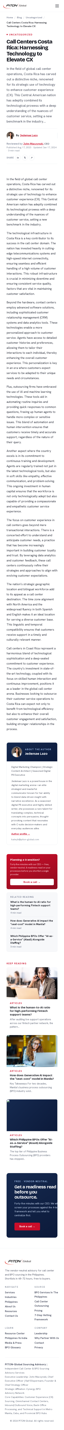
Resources (11, 1311)
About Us (10, 1306)
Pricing (38, 1310)
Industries (10, 1297)
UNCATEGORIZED (20, 34)
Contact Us (11, 1316)
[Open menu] (57, 6)
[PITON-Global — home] (14, 5)
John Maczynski (33, 143)
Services (10, 1292)
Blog (19, 17)
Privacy (38, 1347)
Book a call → (32, 882)
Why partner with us (46, 1338)
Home (10, 17)
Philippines (11, 1302)
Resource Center (15, 1333)
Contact (39, 1343)
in (18, 157)
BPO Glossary (13, 1347)
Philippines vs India (16, 1338)
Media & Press (13, 1343)
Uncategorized (34, 17)
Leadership (40, 1333)
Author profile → (20, 834)
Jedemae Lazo (29, 135)
